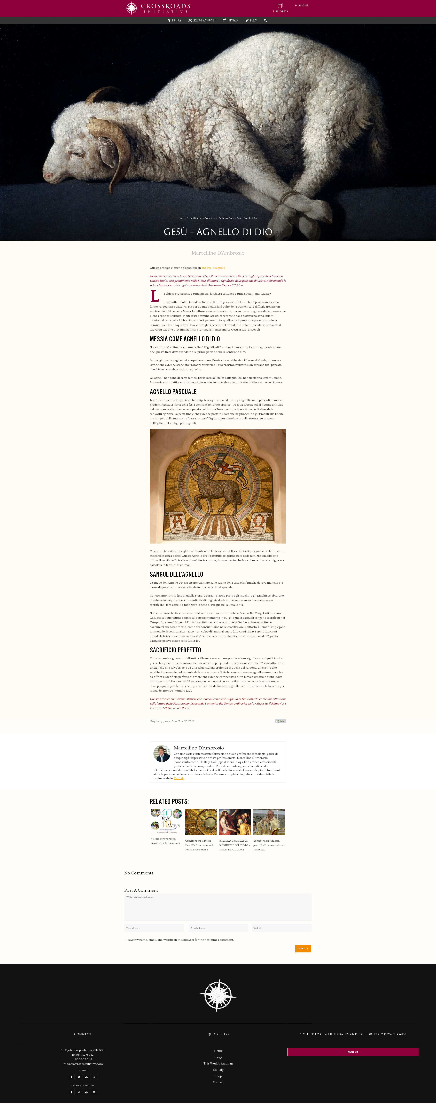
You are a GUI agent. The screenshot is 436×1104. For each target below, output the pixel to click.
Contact (218, 1082)
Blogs (218, 1057)
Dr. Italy (179, 778)
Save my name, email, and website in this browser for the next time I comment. (181, 939)
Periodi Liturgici (194, 218)
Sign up (353, 1052)
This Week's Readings (218, 1063)
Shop (218, 1076)
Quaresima (209, 218)
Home (181, 218)
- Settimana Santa (225, 218)
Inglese (207, 267)
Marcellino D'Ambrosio (218, 253)
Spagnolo (219, 267)
